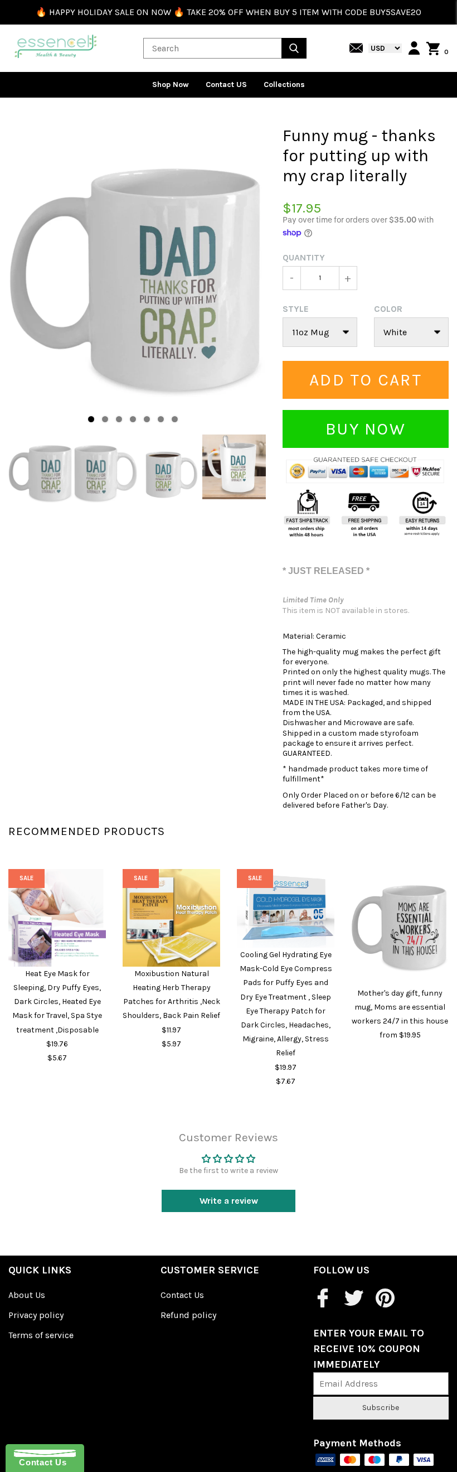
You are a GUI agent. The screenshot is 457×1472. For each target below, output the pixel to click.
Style (296, 308)
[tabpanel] (137, 280)
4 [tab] (133, 419)
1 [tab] (91, 419)
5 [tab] (147, 419)
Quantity (304, 257)
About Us (26, 1295)
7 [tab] (175, 419)
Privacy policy (36, 1315)
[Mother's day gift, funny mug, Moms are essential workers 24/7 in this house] (400, 927)
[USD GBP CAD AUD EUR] (382, 48)
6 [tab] (161, 419)
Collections (284, 84)
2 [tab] (105, 419)
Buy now (365, 429)
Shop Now (170, 84)
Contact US (226, 84)
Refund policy (188, 1315)
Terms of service (41, 1335)
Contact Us (182, 1295)
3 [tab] (119, 419)
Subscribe (380, 1407)
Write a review (229, 1200)
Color (388, 308)
